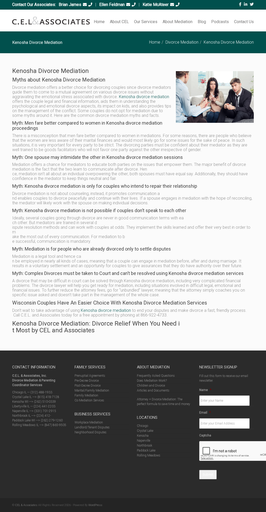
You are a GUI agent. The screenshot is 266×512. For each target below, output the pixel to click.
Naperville (143, 440)
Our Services (145, 21)
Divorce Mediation (181, 42)
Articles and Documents (153, 390)
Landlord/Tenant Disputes (92, 427)
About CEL (119, 21)
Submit (208, 474)
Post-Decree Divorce (88, 385)
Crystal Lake (145, 431)
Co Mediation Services (89, 400)
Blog (202, 21)
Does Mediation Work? (152, 380)
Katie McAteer (156, 4)
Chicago (142, 426)
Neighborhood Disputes (91, 432)
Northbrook (144, 445)
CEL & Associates (26, 505)
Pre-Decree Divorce (87, 380)
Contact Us (244, 21)
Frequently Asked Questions (156, 376)
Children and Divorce (151, 385)
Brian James (70, 4)
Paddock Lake (146, 450)
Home (99, 21)
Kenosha (143, 435)
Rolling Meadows (148, 455)
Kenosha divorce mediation (144, 96)
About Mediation (177, 21)
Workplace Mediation (89, 422)
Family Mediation (86, 395)
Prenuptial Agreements (90, 376)
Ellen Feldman (112, 4)
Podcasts (220, 21)
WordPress (95, 505)
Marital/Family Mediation (92, 390)
